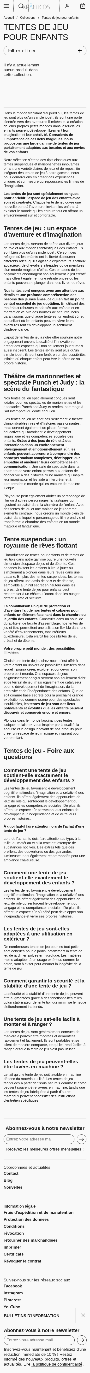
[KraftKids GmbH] (45, 6)
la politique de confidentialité (56, 1364)
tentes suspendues (18, 164)
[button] (21, 6)
